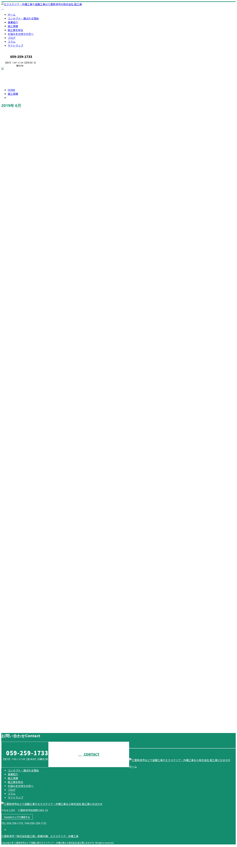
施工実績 (13, 26)
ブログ (11, 38)
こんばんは (9, 549)
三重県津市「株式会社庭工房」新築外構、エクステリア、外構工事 (39, 836)
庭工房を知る (15, 30)
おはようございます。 (16, 624)
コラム (11, 41)
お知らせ (19, 296)
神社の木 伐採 (12, 190)
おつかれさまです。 (15, 447)
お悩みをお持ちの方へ (21, 34)
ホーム (11, 14)
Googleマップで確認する (17, 816)
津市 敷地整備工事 (15, 379)
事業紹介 (13, 22)
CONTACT (12, 69)
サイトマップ (15, 45)
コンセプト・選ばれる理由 (23, 18)
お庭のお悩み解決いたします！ (22, 283)
